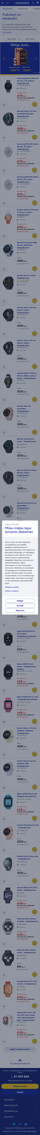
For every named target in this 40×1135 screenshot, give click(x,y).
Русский (15, 524)
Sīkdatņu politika (12, 587)
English (8, 524)
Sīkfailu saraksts (11, 591)
